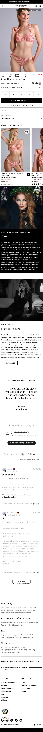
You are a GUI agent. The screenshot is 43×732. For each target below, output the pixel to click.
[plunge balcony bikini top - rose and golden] (7, 181)
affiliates (4, 700)
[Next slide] (41, 40)
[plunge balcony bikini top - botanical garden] (4, 181)
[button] (2, 398)
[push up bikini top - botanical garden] (35, 181)
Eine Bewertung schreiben (21, 443)
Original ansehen (9, 497)
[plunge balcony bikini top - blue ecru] (2, 181)
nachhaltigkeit (6, 691)
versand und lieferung (29, 685)
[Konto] (36, 6)
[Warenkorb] (40, 6)
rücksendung (26, 688)
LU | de (38, 724)
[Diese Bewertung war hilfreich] (34, 504)
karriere (4, 685)
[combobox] (30, 460)
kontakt (24, 691)
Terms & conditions (22, 730)
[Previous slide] (2, 150)
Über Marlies (9, 363)
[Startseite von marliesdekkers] (21, 6)
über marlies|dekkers (8, 682)
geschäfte (4, 697)
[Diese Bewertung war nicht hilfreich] (38, 504)
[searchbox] (11, 454)
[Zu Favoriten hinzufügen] (40, 87)
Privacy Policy (6, 730)
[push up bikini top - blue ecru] (32, 181)
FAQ (23, 682)
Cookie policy (37, 730)
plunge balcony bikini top (8, 177)
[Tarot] (21, 207)
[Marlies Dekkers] (21, 300)
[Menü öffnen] (2, 6)
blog (2, 694)
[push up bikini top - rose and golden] (37, 181)
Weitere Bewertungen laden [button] (21, 581)
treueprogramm (6, 688)
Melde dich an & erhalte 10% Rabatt (15, 667)
